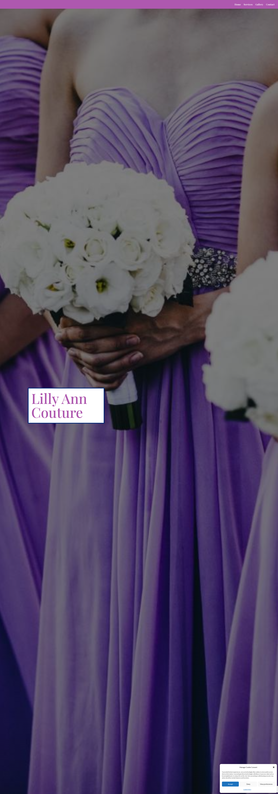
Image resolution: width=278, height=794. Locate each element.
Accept (230, 784)
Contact (270, 5)
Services (248, 5)
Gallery (259, 5)
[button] (274, 767)
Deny (248, 784)
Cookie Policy (247, 789)
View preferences (266, 784)
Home (238, 5)
